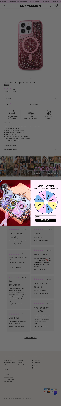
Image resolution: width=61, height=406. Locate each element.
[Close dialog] (1, 181)
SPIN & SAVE (45, 220)
